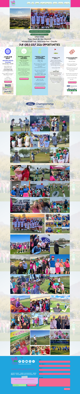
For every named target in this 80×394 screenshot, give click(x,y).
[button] (33, 3)
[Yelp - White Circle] (33, 361)
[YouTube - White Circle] (26, 361)
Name (40, 359)
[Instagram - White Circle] (30, 361)
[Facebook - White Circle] (19, 361)
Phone (40, 368)
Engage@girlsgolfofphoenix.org (26, 374)
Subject (41, 372)
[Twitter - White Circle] (23, 361)
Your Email (42, 364)
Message (41, 377)
